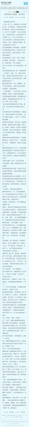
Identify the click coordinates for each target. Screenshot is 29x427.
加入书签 (22, 17)
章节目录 (11, 17)
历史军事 (9, 8)
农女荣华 (14, 8)
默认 (12, 11)
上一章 (5, 17)
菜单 (26, 3)
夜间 (17, 11)
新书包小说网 (3, 8)
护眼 (15, 11)
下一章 (17, 17)
